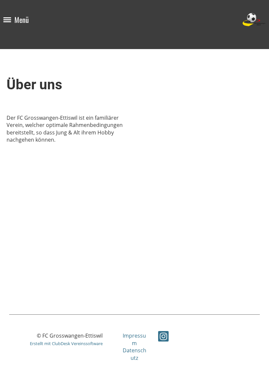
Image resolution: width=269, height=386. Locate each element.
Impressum (134, 339)
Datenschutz (134, 354)
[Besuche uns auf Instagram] (163, 337)
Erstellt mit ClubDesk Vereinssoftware (66, 343)
